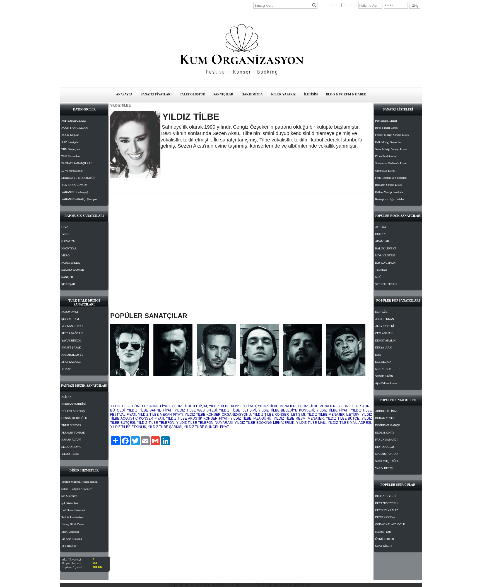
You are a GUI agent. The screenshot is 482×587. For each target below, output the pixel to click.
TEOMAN (381, 269)
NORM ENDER (70, 262)
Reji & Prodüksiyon (72, 517)
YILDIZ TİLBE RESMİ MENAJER (299, 418)
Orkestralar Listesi (385, 170)
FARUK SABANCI (386, 439)
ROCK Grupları (70, 134)
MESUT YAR (383, 531)
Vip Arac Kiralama (71, 538)
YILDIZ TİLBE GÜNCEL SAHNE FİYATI (140, 406)
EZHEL (65, 233)
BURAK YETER (385, 418)
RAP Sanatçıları (70, 142)
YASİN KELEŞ (384, 468)
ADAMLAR (382, 241)
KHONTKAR (69, 248)
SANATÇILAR (223, 94)
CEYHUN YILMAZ (386, 510)
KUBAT (66, 369)
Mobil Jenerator (70, 531)
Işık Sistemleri (69, 503)
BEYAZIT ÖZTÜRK (387, 503)
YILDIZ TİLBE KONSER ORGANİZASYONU (218, 415)
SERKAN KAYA (71, 446)
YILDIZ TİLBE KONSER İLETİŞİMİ (279, 415)
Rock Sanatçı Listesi (386, 127)
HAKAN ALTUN (71, 439)
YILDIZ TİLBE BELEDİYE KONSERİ (286, 410)
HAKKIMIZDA (252, 94)
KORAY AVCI (69, 311)
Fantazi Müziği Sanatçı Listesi (392, 134)
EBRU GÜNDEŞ (71, 425)
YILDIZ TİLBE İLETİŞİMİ (237, 410)
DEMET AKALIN (385, 340)
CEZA (65, 226)
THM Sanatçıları (70, 149)
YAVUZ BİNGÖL (71, 340)
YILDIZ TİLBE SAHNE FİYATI (149, 410)
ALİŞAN (66, 396)
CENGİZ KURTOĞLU (74, 418)
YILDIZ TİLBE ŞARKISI (165, 427)
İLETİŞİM (311, 94)
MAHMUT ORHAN (386, 453)
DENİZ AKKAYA (385, 517)
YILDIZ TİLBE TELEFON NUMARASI (204, 423)
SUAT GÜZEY (383, 545)
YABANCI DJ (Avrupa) (74, 192)
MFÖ (378, 276)
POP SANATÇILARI (73, 120)
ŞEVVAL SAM (70, 319)
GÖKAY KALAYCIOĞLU (390, 524)
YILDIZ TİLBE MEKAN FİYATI (160, 415)
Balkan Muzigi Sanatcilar (389, 192)
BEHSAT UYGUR (385, 495)
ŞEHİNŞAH (68, 284)
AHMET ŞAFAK (71, 347)
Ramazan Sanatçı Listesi (389, 184)
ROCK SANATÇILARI (74, 127)
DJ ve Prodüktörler (72, 170)
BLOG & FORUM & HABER (346, 94)
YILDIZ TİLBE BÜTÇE (342, 418)
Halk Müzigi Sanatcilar (388, 142)
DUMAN (380, 233)
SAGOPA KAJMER (72, 269)
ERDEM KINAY (384, 432)
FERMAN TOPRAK (73, 432)
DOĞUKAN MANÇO (387, 425)
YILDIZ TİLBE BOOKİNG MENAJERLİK (264, 423)
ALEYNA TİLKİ (384, 326)
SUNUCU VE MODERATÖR (78, 177)
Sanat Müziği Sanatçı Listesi (391, 149)
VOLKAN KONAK (72, 326)
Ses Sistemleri (69, 495)
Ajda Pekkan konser (386, 383)
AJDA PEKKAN (384, 319)
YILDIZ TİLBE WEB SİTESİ (195, 410)
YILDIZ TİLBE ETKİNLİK (128, 427)
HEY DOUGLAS (385, 446)
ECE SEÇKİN (383, 361)
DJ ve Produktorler (385, 156)
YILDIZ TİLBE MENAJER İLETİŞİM (333, 415)
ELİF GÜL (381, 311)
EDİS (378, 354)
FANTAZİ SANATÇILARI (76, 163)
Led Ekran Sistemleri (73, 510)
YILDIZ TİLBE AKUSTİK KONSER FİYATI (197, 418)
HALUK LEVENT (385, 248)
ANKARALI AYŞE (72, 354)
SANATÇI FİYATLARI (156, 94)
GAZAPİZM (68, 241)
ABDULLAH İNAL (386, 411)
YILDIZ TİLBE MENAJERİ (317, 406)
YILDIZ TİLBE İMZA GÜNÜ (250, 418)
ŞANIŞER (67, 276)
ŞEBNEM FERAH (386, 284)
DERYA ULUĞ (383, 347)
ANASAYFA (124, 94)
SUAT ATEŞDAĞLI (386, 461)
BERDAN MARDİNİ (73, 403)
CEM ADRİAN (383, 333)
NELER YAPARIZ (283, 94)
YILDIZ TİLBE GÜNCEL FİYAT (206, 427)
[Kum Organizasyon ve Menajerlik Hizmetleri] (241, 81)
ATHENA (380, 226)
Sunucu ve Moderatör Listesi (391, 163)
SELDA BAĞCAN (72, 333)
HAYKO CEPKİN (385, 262)
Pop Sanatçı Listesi (386, 120)
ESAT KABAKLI (71, 361)
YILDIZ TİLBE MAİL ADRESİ (349, 423)
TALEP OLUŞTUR (192, 94)
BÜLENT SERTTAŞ (73, 411)
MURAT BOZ (383, 369)
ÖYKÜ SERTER (384, 538)
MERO (65, 255)
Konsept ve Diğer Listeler (389, 199)
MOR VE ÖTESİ (385, 255)
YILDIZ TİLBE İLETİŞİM (189, 406)
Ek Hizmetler (68, 545)
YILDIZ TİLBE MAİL (311, 423)
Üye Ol (334, 5)
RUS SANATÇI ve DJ (74, 184)
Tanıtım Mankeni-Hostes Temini (79, 481)
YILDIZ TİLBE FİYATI (332, 410)
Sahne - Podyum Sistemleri (76, 488)
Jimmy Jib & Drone (72, 524)
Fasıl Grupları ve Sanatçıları (391, 177)
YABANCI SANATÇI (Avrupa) (79, 199)
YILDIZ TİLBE (70, 453)
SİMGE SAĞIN (384, 376)
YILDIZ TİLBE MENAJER (277, 406)
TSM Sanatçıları (70, 156)
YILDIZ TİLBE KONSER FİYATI (232, 406)
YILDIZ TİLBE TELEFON (155, 423)
